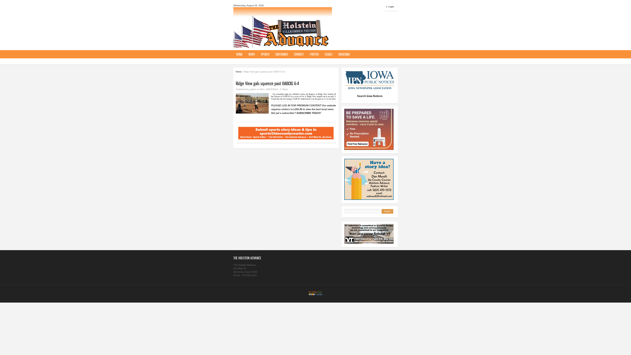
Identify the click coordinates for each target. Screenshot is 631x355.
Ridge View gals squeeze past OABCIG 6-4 (267, 83)
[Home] (282, 46)
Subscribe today (308, 113)
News (252, 54)
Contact (299, 54)
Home (239, 54)
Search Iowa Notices (370, 96)
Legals (328, 54)
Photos (314, 54)
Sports (265, 54)
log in (297, 109)
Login (391, 6)
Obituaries (281, 54)
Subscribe (344, 54)
